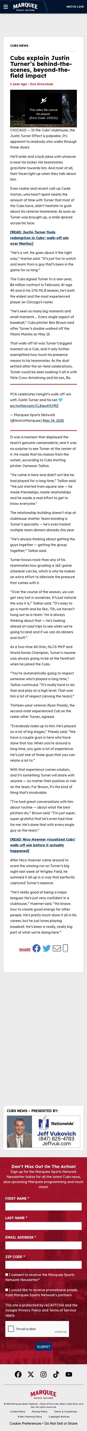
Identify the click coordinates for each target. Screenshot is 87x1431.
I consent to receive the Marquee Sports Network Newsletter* (39, 1277)
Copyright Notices (59, 1416)
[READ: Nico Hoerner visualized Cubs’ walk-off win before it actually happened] (43, 845)
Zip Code (15, 1257)
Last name (16, 1218)
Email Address (20, 1237)
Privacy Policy (39, 1411)
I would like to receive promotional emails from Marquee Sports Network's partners (41, 1292)
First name (17, 1198)
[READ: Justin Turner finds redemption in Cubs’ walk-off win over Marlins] (39, 238)
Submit (43, 1347)
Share (25, 949)
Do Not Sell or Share (60, 1423)
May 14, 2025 (53, 420)
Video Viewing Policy (30, 1416)
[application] (43, 108)
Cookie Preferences (25, 1423)
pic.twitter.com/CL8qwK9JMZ (34, 406)
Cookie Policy (17, 1411)
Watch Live (75, 6)
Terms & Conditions (65, 1411)
